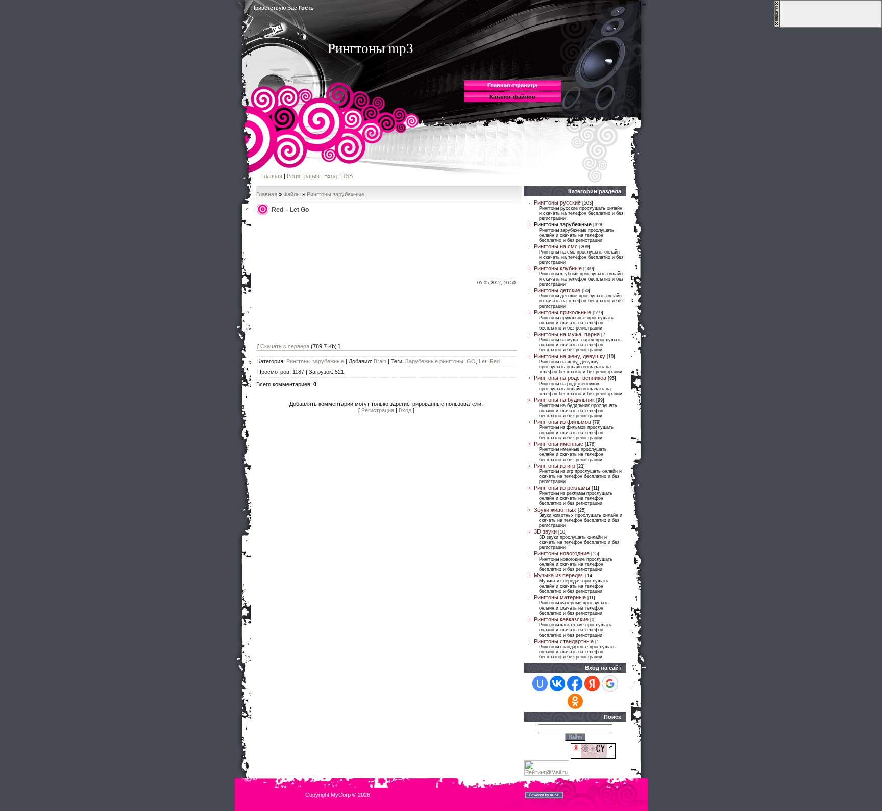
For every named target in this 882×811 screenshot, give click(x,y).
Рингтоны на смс (556, 246)
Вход (330, 176)
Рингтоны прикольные (562, 312)
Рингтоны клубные (558, 268)
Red (494, 361)
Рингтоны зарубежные (335, 194)
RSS (347, 176)
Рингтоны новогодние (562, 553)
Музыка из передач (559, 575)
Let (482, 361)
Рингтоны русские (557, 202)
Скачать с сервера (284, 346)
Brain (380, 361)
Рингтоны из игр (554, 466)
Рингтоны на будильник (564, 400)
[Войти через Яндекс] (592, 683)
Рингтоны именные (558, 444)
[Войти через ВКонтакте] (557, 683)
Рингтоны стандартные (564, 641)
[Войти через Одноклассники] (575, 701)
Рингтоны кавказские (561, 619)
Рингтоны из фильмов (562, 422)
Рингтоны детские (557, 290)
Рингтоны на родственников (570, 378)
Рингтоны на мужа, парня (567, 334)
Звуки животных (555, 509)
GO (471, 361)
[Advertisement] (333, 279)
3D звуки (545, 531)
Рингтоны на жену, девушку (569, 356)
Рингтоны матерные (560, 597)
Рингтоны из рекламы (562, 488)
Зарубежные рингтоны (434, 361)
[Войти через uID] (540, 683)
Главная (271, 176)
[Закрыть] (777, 25)
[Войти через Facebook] (574, 683)
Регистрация (303, 176)
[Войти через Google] (610, 683)
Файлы (292, 194)
